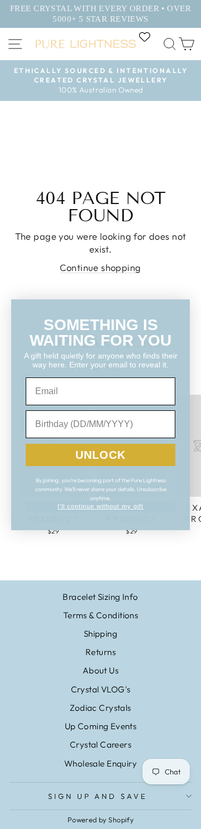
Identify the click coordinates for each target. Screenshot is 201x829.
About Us (100, 670)
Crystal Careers (100, 744)
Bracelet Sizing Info (100, 597)
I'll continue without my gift (100, 506)
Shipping (100, 633)
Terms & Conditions (100, 615)
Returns (100, 652)
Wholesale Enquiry (100, 763)
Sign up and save (98, 796)
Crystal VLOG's (101, 689)
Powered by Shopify (100, 819)
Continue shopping (100, 267)
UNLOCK (100, 455)
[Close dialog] (179, 309)
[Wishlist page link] (150, 36)
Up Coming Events (101, 726)
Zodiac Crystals (100, 707)
